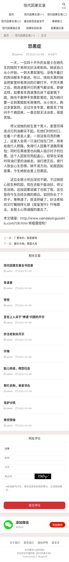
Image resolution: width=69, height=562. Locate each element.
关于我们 (15, 542)
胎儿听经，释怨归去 (17, 368)
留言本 (55, 542)
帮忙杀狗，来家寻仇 (17, 385)
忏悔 (7, 351)
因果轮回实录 (34, 28)
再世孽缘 (9, 420)
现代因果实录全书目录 (18, 265)
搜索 (64, 6)
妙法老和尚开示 (14, 334)
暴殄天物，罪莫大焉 (25, 243)
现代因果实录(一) (34, 14)
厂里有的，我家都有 (25, 237)
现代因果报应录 (11, 28)
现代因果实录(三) (11, 21)
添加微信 (57, 524)
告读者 (8, 282)
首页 (11, 14)
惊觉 (7, 300)
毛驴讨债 (9, 403)
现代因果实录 (35, 5)
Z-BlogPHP (41, 556)
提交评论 (34, 505)
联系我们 (29, 542)
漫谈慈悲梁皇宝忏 (34, 21)
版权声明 (43, 542)
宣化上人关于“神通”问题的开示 (24, 317)
